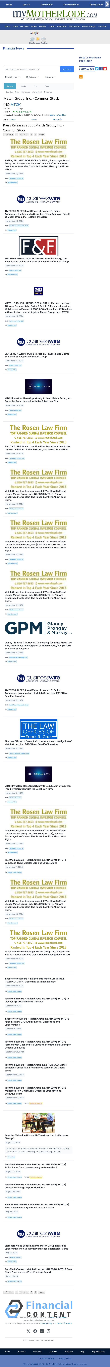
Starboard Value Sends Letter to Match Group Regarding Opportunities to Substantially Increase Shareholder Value (36, 1247)
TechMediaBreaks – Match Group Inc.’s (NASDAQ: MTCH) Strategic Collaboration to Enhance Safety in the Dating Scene (36, 1067)
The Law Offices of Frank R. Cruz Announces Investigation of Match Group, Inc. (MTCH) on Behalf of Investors (38, 743)
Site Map (53, 1351)
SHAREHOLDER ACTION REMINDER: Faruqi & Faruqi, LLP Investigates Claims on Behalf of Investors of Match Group (37, 260)
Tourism (102, 26)
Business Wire (12, 230)
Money (42, 26)
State (15, 26)
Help (82, 1351)
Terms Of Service (64, 1323)
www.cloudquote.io (58, 1317)
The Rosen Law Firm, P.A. (17, 458)
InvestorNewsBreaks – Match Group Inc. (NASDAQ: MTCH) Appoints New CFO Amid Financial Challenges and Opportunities (37, 1021)
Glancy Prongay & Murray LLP (18, 657)
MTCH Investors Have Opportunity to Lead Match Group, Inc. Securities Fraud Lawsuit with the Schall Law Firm (38, 400)
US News (24, 26)
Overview (9, 92)
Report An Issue (98, 1351)
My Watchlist (31, 77)
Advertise (69, 1351)
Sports (26, 4)
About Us (21, 1351)
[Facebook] (35, 1331)
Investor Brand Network (15, 872)
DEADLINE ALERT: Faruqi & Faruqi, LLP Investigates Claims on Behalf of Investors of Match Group (37, 355)
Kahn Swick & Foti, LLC (16, 321)
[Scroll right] (107, 4)
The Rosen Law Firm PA (16, 178)
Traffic (51, 26)
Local (7, 26)
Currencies (25, 92)
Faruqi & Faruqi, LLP (15, 365)
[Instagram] (49, 1331)
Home (7, 1351)
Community (47, 4)
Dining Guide (96, 4)
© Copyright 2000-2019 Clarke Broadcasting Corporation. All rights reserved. (55, 1364)
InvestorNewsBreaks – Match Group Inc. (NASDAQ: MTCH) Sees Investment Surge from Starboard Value (37, 1206)
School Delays (89, 26)
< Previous (8, 135)
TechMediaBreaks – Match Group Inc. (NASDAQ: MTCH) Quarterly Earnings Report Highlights (35, 1186)
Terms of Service (46, 1358)
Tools (47, 86)
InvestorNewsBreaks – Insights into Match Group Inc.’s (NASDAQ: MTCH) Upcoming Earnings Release (34, 980)
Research (57, 119)
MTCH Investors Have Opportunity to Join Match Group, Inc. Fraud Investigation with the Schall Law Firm (38, 787)
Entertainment (71, 4)
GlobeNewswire (12, 182)
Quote (13, 119)
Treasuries (48, 92)
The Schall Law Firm (15, 410)
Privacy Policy (46, 1323)
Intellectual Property (36, 1103)
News (9, 4)
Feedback (37, 1351)
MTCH (15, 104)
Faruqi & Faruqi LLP (15, 270)
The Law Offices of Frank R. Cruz (19, 753)
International (37, 92)
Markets (9, 86)
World (34, 26)
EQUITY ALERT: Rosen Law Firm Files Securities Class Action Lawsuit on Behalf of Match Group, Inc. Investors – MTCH (38, 448)
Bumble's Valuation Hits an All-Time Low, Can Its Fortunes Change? (36, 1137)
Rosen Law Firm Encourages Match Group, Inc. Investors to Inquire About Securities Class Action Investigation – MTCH (37, 953)
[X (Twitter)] (28, 1331)
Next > (41, 135)
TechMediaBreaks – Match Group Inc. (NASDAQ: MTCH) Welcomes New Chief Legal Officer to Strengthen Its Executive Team (35, 1090)
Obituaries (74, 26)
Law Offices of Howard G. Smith (18, 226)
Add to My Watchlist (58, 115)
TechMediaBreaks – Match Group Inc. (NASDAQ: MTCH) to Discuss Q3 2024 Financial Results (37, 1000)
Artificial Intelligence (36, 1177)
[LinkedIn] (42, 1331)
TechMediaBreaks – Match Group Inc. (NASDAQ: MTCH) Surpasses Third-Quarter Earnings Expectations (35, 861)
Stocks (23, 86)
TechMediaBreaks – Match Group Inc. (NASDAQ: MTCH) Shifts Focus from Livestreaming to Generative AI (35, 1166)
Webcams (62, 26)
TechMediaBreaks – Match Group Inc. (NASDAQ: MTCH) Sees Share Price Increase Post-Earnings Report (38, 1271)
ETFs (35, 86)
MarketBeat (11, 1157)
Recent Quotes (11, 77)
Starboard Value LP (15, 1257)
